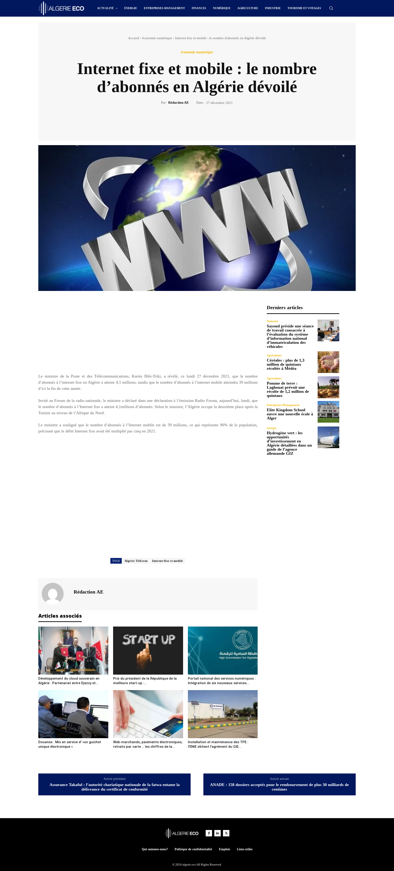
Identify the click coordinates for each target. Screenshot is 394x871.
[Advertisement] (148, 336)
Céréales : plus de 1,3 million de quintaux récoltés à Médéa (285, 364)
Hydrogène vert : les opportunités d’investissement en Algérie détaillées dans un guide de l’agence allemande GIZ (289, 443)
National (272, 321)
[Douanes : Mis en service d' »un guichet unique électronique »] (73, 714)
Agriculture (274, 355)
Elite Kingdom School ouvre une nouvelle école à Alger (290, 414)
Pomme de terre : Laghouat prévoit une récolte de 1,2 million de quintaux (288, 389)
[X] (191, 120)
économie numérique (157, 38)
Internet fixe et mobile (167, 561)
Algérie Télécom (136, 561)
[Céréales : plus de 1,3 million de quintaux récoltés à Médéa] (328, 362)
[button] (331, 8)
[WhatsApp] (212, 120)
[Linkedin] (217, 833)
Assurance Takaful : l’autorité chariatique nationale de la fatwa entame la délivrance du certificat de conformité (114, 787)
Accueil (133, 38)
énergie (271, 428)
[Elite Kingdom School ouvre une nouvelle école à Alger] (328, 412)
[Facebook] (181, 120)
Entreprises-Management (283, 404)
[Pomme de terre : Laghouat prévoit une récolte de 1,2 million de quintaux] (328, 387)
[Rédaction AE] (55, 594)
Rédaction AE (178, 102)
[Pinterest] (202, 120)
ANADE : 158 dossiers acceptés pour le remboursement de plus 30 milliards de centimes (279, 787)
